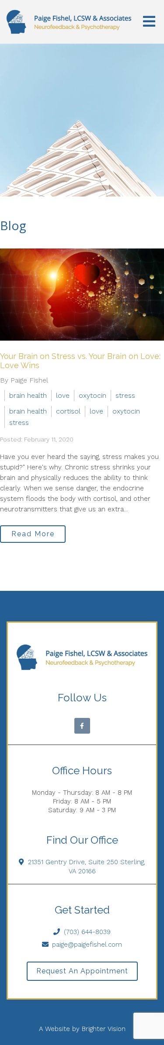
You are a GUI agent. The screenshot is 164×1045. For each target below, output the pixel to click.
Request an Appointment (82, 971)
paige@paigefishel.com (87, 944)
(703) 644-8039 (87, 932)
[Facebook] (82, 726)
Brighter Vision (104, 1029)
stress (125, 395)
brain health (28, 395)
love (63, 395)
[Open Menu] (149, 22)
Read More (33, 534)
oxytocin (92, 395)
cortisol (68, 411)
